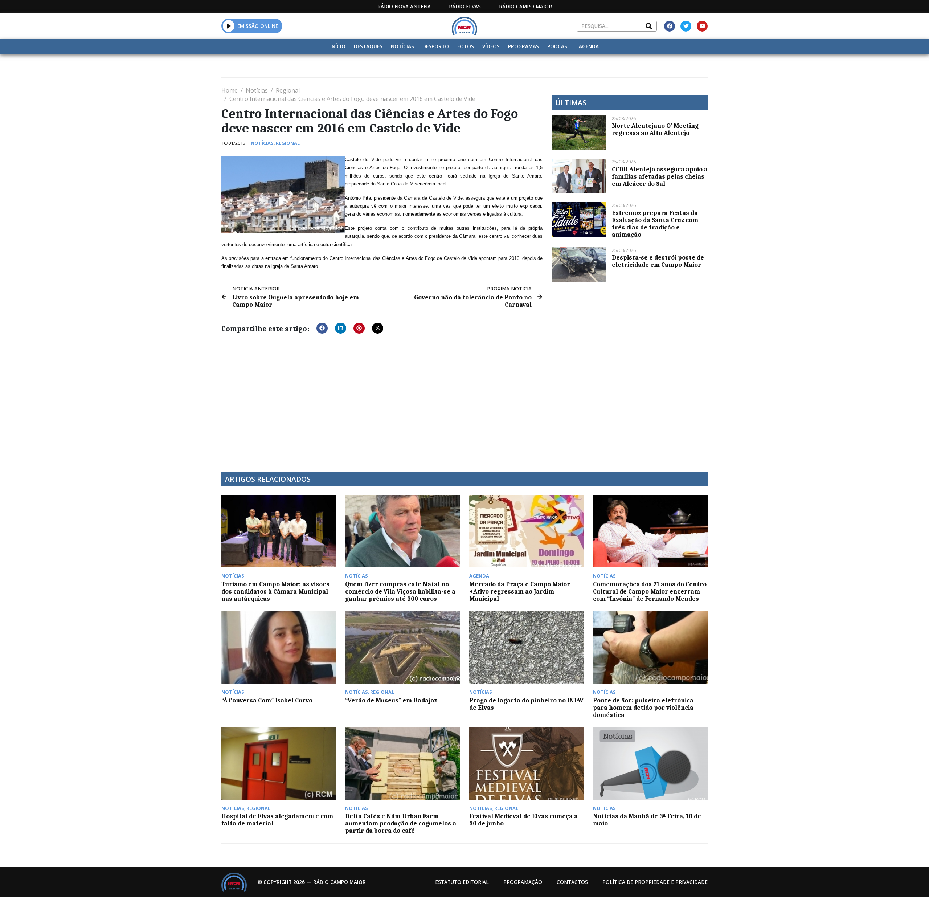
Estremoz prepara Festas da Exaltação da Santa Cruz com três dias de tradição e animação (655, 223)
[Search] (648, 26)
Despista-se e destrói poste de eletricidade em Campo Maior (658, 261)
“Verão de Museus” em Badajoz (391, 700)
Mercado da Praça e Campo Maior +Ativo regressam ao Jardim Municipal (519, 591)
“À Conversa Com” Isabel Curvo (266, 700)
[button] (229, 25)
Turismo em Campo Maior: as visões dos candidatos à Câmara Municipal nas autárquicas (275, 591)
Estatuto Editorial (462, 881)
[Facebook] (669, 26)
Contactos (572, 881)
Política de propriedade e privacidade (655, 881)
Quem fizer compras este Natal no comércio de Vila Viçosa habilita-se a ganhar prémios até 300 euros (400, 591)
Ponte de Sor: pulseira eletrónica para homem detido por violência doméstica (643, 707)
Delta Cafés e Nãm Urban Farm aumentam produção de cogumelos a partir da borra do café (400, 823)
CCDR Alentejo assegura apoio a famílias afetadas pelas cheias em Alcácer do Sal (660, 176)
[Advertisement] (382, 403)
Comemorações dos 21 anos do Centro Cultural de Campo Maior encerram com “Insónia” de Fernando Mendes (650, 591)
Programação (522, 881)
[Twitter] (685, 26)
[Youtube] (702, 26)
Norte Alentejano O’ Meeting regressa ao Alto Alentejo (655, 129)
